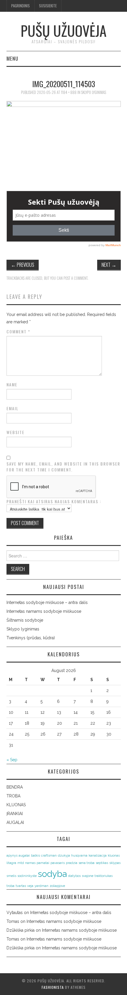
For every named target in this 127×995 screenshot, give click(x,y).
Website (15, 432)
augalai (24, 855)
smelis (11, 876)
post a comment (75, 278)
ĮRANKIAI (14, 813)
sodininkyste (27, 876)
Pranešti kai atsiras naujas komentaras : (53, 501)
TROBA (13, 796)
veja (30, 886)
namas (30, 863)
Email (12, 408)
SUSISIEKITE (48, 6)
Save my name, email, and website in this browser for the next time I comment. (63, 467)
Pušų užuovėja (64, 30)
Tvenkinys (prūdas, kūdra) (30, 637)
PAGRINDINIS (20, 6)
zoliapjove (57, 886)
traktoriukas (104, 876)
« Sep (11, 759)
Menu (12, 58)
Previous (22, 264)
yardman (41, 886)
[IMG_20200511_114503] (63, 143)
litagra (11, 863)
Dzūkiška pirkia (20, 930)
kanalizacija (98, 855)
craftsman (49, 855)
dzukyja (64, 855)
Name (11, 385)
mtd (20, 863)
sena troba (87, 863)
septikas (102, 863)
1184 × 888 (68, 92)
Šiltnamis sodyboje (24, 620)
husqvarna (79, 855)
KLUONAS (16, 804)
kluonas (114, 855)
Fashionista (53, 987)
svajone (87, 876)
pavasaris (58, 863)
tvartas (21, 886)
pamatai (43, 863)
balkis (35, 855)
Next (109, 264)
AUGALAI (15, 822)
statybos (74, 876)
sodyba (52, 874)
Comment (18, 332)
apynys (11, 855)
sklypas (115, 863)
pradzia (71, 863)
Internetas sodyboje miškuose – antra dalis (47, 602)
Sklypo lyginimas (93, 92)
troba (10, 886)
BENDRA (14, 787)
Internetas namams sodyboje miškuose (43, 611)
